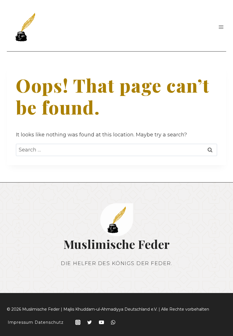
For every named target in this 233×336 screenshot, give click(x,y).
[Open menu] (221, 26)
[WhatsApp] (113, 322)
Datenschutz (49, 322)
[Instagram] (78, 322)
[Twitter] (89, 322)
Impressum (20, 322)
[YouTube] (101, 322)
